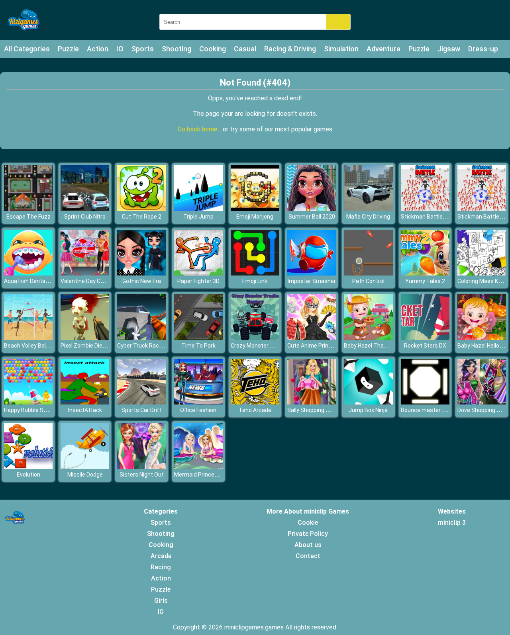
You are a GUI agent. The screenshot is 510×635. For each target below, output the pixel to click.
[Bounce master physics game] (425, 402)
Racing (161, 567)
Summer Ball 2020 (311, 216)
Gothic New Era (141, 281)
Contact (308, 556)
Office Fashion (198, 410)
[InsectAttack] (85, 402)
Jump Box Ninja (368, 410)
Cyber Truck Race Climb (147, 345)
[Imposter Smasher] (311, 273)
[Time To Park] (198, 337)
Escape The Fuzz (28, 216)
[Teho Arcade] (255, 402)
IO (120, 49)
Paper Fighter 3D (198, 281)
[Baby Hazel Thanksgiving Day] (368, 337)
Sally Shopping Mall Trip (317, 410)
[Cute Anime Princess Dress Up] (311, 337)
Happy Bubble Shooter (32, 410)
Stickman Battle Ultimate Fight (440, 216)
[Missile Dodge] (85, 466)
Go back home (198, 129)
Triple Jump (198, 216)
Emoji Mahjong (254, 216)
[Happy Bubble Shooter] (28, 402)
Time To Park (198, 345)
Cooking (212, 49)
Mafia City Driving (368, 216)
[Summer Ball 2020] (311, 208)
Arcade (161, 556)
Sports (142, 49)
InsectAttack (85, 410)
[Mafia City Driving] (368, 208)
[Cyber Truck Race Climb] (141, 337)
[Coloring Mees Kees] (481, 273)
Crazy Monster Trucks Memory (270, 345)
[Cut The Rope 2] (141, 208)
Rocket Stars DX (425, 345)
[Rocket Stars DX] (425, 337)
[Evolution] (28, 466)
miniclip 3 (452, 522)
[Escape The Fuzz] (28, 208)
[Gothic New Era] (141, 273)
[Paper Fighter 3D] (198, 273)
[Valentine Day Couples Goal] (85, 273)
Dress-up (483, 49)
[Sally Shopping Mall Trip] (311, 402)
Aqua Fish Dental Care (32, 281)
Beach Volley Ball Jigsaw (35, 345)
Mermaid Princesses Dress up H (215, 474)
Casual (245, 49)
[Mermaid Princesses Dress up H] (198, 466)
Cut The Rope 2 (141, 216)
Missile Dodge (85, 474)
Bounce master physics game (439, 410)
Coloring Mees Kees (482, 281)
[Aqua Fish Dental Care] (28, 273)
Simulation (341, 49)
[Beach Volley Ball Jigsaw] (28, 337)
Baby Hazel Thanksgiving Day (381, 345)
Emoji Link (254, 281)
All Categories (27, 49)
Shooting (176, 49)
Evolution (28, 474)
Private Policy (308, 533)
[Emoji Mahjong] (255, 208)
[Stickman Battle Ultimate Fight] (425, 208)
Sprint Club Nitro (85, 216)
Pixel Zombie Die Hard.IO (91, 345)
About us (308, 545)
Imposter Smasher (312, 281)
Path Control (368, 281)
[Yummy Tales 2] (425, 273)
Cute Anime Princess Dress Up (326, 345)
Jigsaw (448, 49)
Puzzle (68, 49)
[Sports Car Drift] (141, 402)
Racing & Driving (290, 49)
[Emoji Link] (255, 273)
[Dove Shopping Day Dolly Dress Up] (481, 402)
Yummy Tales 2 (425, 281)
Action (97, 49)
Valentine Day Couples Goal (95, 281)
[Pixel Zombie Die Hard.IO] (85, 337)
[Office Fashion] (198, 402)
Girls (161, 600)
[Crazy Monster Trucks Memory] (255, 337)
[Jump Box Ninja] (368, 402)
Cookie (308, 522)
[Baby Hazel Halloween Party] (481, 337)
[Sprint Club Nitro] (85, 208)
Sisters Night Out (142, 474)
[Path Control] (368, 273)
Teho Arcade (255, 410)
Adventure (383, 49)
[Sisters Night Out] (141, 466)
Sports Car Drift (142, 410)
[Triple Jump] (198, 208)
